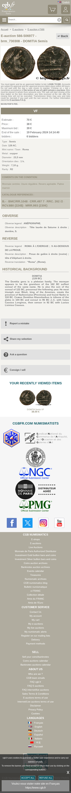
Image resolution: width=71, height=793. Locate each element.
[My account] (65, 13)
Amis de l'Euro (35, 602)
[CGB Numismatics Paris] (8, 14)
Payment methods (35, 643)
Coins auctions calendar (35, 660)
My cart (35, 620)
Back (64, 36)
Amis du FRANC (35, 598)
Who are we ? (35, 674)
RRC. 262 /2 (55, 201)
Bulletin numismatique (35, 587)
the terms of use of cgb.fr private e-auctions (44, 90)
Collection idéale (35, 594)
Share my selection (21, 338)
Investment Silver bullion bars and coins (35, 559)
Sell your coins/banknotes (35, 656)
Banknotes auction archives (35, 567)
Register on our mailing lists (35, 635)
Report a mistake (19, 323)
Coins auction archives (35, 563)
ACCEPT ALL (27, 778)
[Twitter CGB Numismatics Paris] (28, 523)
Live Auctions (35, 547)
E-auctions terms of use (35, 697)
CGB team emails (35, 678)
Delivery (35, 639)
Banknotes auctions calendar (35, 664)
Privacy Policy (35, 709)
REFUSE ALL (45, 778)
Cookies (35, 713)
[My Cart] (52, 13)
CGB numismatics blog (35, 583)
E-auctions (35, 543)
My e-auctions (35, 623)
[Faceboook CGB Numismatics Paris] (12, 523)
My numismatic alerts (35, 631)
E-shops (35, 539)
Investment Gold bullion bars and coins (35, 555)
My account (36, 616)
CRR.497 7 (37, 201)
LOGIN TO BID (54, 84)
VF (36, 111)
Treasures (35, 575)
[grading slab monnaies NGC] (35, 473)
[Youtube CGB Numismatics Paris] (59, 523)
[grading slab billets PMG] (35, 506)
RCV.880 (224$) (12, 205)
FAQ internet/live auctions (35, 689)
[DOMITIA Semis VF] (35, 79)
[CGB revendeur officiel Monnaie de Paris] (35, 490)
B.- (4, 201)
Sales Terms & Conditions (35, 693)
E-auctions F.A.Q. (18, 100)
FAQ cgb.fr (35, 682)
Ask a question (18, 354)
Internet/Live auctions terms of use (36, 701)
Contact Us (35, 612)
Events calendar (35, 571)
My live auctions (35, 627)
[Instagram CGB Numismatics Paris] (43, 523)
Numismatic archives (35, 579)
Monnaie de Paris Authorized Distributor (35, 551)
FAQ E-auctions (35, 685)
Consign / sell (17, 369)
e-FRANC (36, 590)
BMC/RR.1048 (18, 201)
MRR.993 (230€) (36, 205)
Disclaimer (35, 705)
